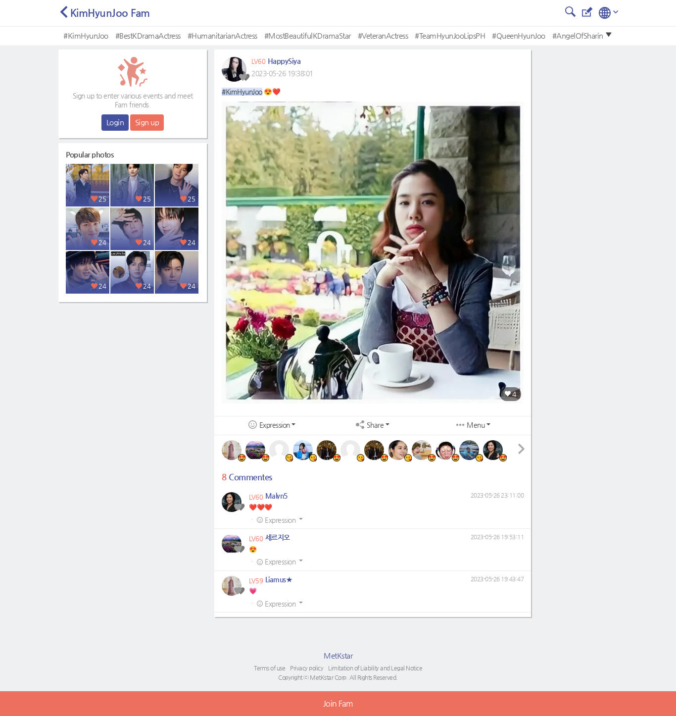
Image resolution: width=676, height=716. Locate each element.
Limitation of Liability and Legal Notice (375, 668)
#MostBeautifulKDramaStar (307, 35)
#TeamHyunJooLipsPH (450, 35)
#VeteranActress (383, 35)
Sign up (147, 122)
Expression (274, 425)
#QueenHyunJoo (518, 35)
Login (115, 122)
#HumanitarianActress (222, 35)
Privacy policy (306, 668)
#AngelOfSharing (580, 35)
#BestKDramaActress (148, 35)
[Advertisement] (132, 369)
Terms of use (269, 668)
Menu (475, 425)
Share (375, 425)
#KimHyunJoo (85, 35)
